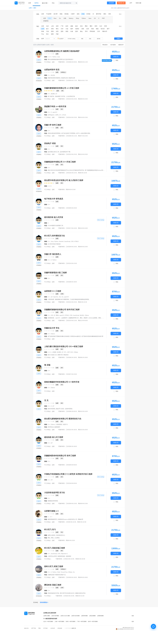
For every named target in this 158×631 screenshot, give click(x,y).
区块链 (88, 14)
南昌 (97, 28)
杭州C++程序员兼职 (93, 621)
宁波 (47, 31)
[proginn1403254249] (38, 275)
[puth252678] (38, 220)
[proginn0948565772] (38, 367)
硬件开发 (98, 14)
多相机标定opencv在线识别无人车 (67, 519)
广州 (62, 26)
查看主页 (115, 56)
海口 (47, 34)
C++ (50, 18)
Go (60, 18)
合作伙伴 (52, 628)
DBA (109, 14)
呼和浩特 (92, 31)
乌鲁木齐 (104, 31)
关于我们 (45, 628)
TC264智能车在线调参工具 (55, 225)
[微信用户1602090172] (38, 532)
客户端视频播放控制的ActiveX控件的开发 (96, 170)
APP (131, 3)
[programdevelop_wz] (38, 90)
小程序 (73, 14)
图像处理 (80, 519)
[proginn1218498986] (38, 495)
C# (95, 18)
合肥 (42, 28)
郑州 (96, 26)
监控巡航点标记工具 (53, 151)
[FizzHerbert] (38, 421)
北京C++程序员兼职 (48, 621)
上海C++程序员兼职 (59, 621)
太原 (87, 28)
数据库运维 (64, 78)
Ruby (77, 18)
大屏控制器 (51, 299)
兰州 (98, 31)
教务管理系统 (51, 408)
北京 (47, 26)
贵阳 (62, 31)
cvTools (64, 115)
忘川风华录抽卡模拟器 (54, 244)
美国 (67, 31)
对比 (117, 60)
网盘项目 (66, 354)
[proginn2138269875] (38, 201)
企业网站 (57, 537)
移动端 (66, 14)
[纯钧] (38, 440)
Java (90, 18)
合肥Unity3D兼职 (75, 615)
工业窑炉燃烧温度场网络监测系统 (79, 299)
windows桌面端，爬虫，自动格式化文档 (99, 318)
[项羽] (38, 384)
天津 (62, 28)
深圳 (57, 26)
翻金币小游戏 (60, 408)
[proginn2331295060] (38, 330)
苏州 (105, 26)
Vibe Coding (101, 220)
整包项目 (105, 44)
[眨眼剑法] (38, 183)
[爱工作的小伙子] (38, 550)
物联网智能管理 (52, 519)
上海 (52, 26)
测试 (105, 14)
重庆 (91, 26)
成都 (71, 26)
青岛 (57, 28)
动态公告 (26, 628)
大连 (67, 28)
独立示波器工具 (52, 354)
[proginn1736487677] (38, 257)
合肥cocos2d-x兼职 (65, 615)
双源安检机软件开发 (53, 593)
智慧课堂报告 (61, 556)
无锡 (92, 28)
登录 (137, 3)
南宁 (108, 28)
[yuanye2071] (38, 164)
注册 (140, 3)
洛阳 (52, 34)
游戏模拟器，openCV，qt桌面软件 (58, 318)
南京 (76, 26)
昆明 (52, 31)
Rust (55, 18)
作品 (53, 3)
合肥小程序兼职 (55, 615)
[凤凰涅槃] (38, 127)
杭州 (67, 26)
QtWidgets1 (51, 115)
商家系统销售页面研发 (54, 78)
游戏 (78, 14)
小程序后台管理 (52, 556)
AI (93, 14)
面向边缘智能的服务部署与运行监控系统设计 (60, 59)
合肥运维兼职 (92, 615)
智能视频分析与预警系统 (62, 299)
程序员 (36, 3)
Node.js (71, 18)
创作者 (98, 38)
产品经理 (48, 14)
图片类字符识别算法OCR (67, 593)
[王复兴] (38, 238)
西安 (86, 26)
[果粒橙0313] (38, 146)
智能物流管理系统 (53, 501)
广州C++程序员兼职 (82, 621)
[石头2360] (38, 513)
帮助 (39, 628)
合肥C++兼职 (32, 8)
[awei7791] (38, 587)
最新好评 (121, 44)
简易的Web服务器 (75, 336)
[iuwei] (38, 53)
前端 (61, 14)
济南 (52, 28)
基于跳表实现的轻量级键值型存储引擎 (92, 336)
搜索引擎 (60, 354)
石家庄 (77, 28)
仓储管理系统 (68, 408)
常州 (86, 31)
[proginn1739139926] (38, 403)
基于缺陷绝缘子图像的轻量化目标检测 (58, 336)
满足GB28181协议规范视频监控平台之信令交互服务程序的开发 (66, 170)
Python (84, 18)
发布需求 (111, 3)
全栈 (65, 18)
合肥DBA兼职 (84, 615)
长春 (71, 31)
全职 (90, 38)
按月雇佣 (113, 44)
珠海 (42, 31)
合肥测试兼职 (100, 615)
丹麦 (57, 34)
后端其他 (45, 21)
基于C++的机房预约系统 (83, 133)
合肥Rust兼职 (46, 615)
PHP (103, 18)
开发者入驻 (121, 3)
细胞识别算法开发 (80, 593)
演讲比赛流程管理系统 (54, 133)
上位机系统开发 (70, 96)
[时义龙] (38, 109)
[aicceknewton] (38, 312)
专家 (82, 38)
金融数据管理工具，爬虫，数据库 (78, 318)
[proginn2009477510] (38, 72)
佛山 (81, 31)
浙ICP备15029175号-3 (128, 627)
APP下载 (33, 628)
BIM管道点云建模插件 (54, 427)
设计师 (55, 14)
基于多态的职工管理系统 (68, 133)
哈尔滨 (103, 28)
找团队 (118, 38)
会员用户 (61, 38)
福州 (71, 28)
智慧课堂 (68, 556)
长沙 (100, 26)
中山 (42, 34)
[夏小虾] (38, 476)
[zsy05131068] (38, 293)
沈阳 (82, 28)
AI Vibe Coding (71, 38)
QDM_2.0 (58, 115)
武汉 (81, 26)
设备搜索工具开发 (60, 96)
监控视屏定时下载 (65, 151)
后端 (83, 14)
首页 (29, 3)
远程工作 (74, 628)
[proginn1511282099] (38, 458)
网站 (49, 537)
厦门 (47, 28)
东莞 (57, 31)
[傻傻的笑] (38, 349)
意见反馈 (60, 628)
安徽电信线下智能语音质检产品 (57, 574)
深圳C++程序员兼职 (70, 621)
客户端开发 (51, 96)
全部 (42, 14)
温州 (76, 31)
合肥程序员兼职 (41, 44)
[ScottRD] (38, 569)
